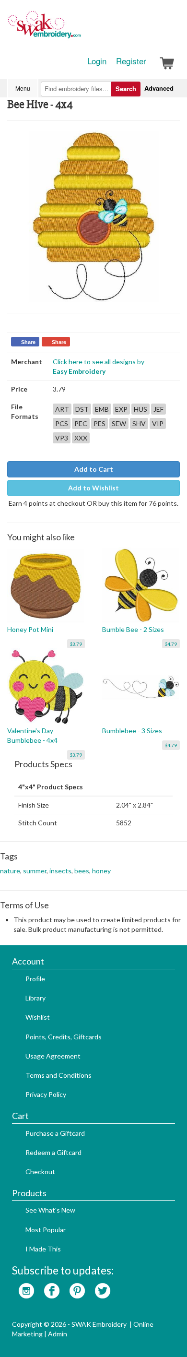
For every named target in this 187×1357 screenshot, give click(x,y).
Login (96, 61)
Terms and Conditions (58, 1075)
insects (60, 871)
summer (35, 871)
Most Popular (45, 1230)
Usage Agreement (53, 1056)
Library (35, 998)
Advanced (159, 88)
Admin (57, 1334)
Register (131, 61)
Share (28, 342)
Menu (22, 88)
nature (10, 871)
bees (81, 871)
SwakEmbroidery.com (79, 29)
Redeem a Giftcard (53, 1152)
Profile (35, 979)
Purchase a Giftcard (55, 1133)
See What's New (50, 1210)
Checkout (40, 1171)
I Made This (43, 1249)
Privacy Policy (45, 1094)
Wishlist (37, 1017)
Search (126, 88)
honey (101, 871)
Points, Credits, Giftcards (63, 1037)
